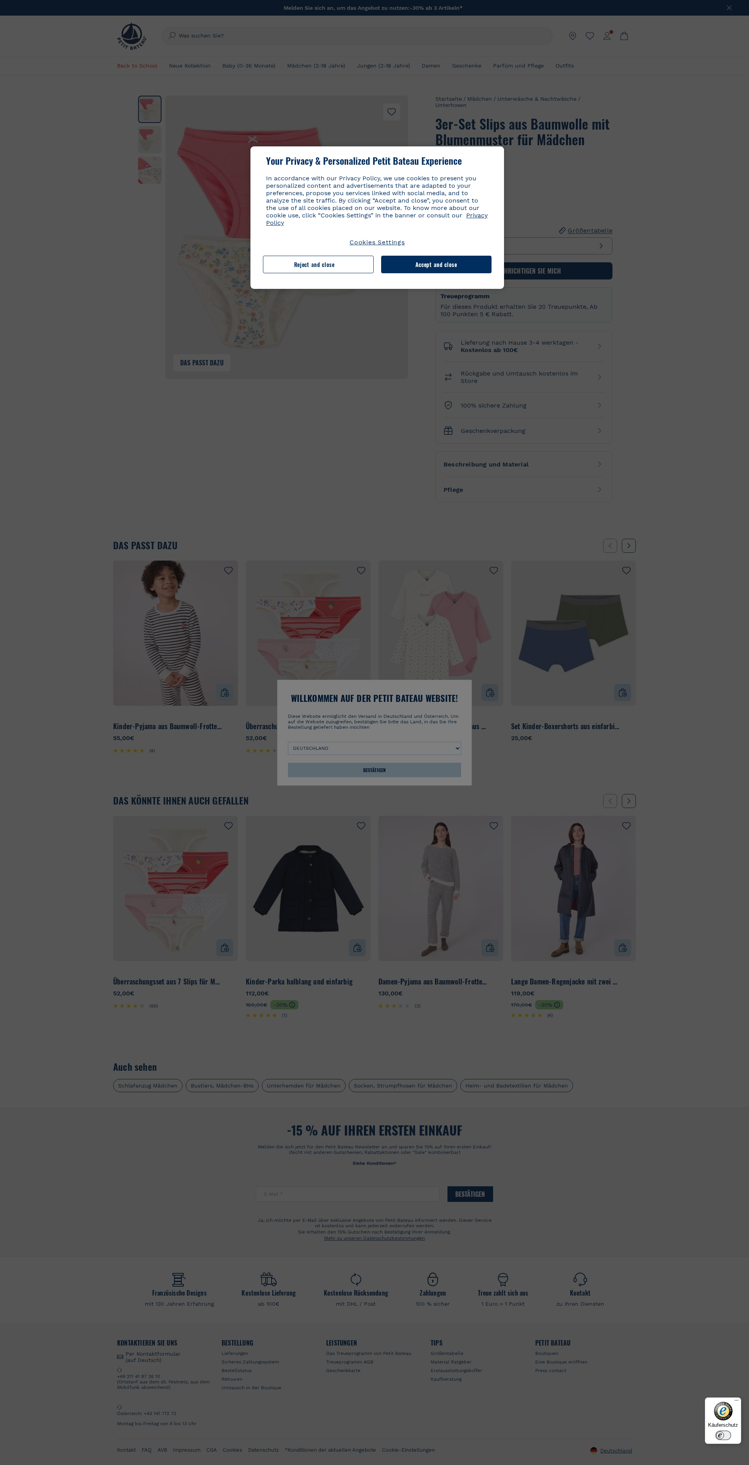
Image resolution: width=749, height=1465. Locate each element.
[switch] (723, 1435)
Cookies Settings (377, 242)
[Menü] (736, 1402)
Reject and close (314, 264)
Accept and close (436, 264)
